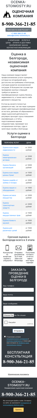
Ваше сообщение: (10, 304)
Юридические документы (18, 374)
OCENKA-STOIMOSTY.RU (18, 4)
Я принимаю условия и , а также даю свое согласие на (19, 341)
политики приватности (14, 341)
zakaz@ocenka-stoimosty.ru (18, 35)
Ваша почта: (8, 295)
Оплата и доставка (22, 43)
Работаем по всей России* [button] (18, 30)
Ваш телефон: (8, 286)
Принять (18, 410)
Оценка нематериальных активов (9, 157)
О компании (13, 40)
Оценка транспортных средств (8, 205)
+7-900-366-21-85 (18, 33)
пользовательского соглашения (17, 339)
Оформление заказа (18, 45)
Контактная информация (18, 48)
